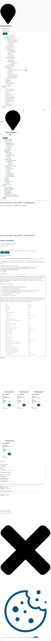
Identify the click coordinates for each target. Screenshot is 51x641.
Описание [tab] (3, 273)
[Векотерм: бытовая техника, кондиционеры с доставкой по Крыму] (3, 2)
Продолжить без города (5, 513)
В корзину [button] (9, 405)
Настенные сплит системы (5, 474)
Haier (5, 271)
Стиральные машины (5, 478)
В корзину (2, 252)
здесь (32, 637)
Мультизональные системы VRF (12, 269)
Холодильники (3, 476)
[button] (5, 255)
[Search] (10, 135)
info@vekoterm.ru (4, 466)
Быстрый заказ (7, 252)
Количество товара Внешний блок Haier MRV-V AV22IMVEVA (13, 250)
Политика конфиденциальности (7, 490)
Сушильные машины (4, 479)
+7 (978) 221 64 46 (4, 464)
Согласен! (36, 637)
